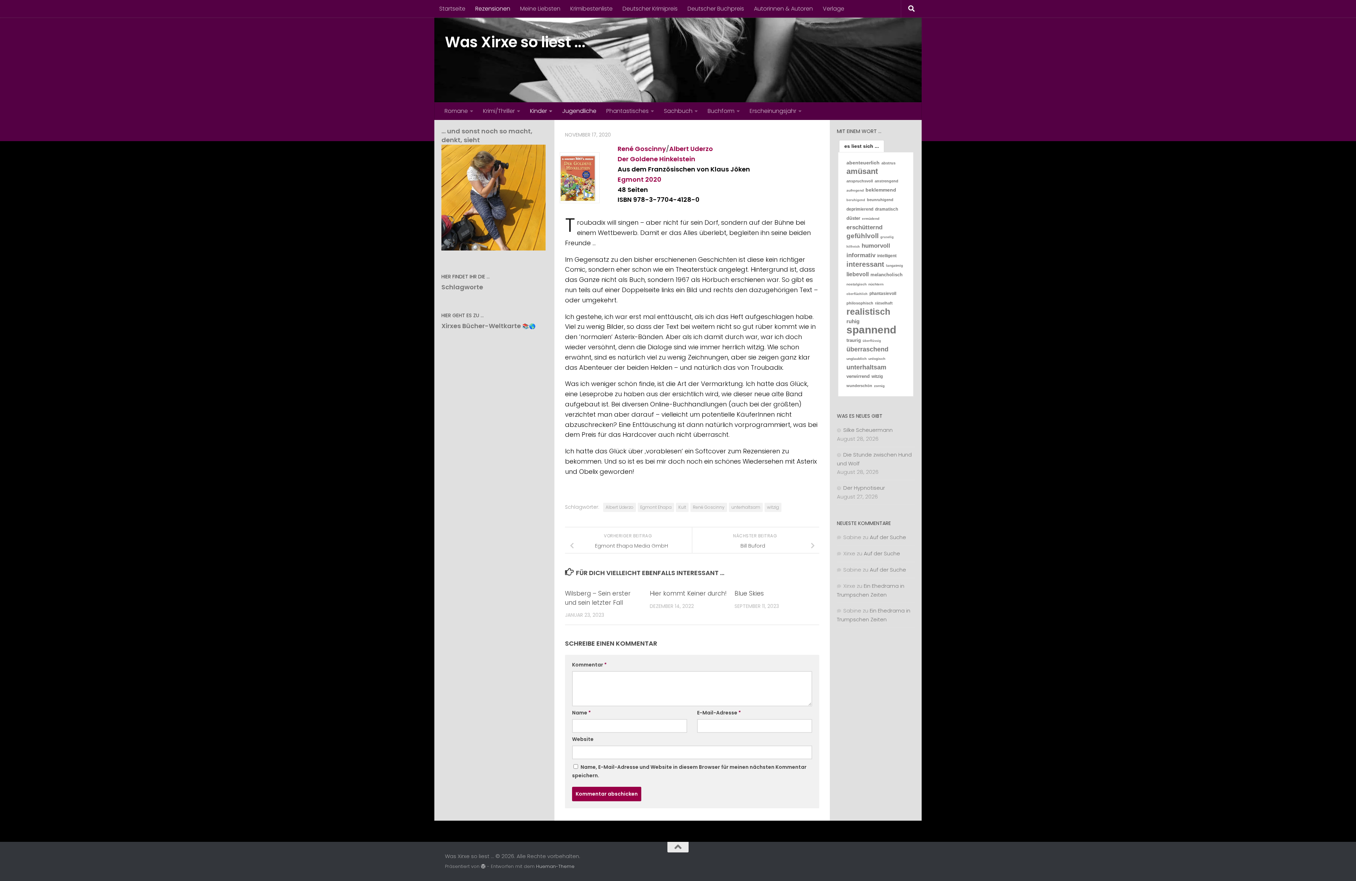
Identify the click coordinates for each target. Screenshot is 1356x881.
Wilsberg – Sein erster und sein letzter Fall (598, 598)
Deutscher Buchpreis (716, 9)
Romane (456, 111)
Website (583, 739)
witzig (773, 507)
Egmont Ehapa (656, 507)
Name (581, 712)
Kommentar (589, 664)
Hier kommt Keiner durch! (688, 593)
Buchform (721, 111)
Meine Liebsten (540, 9)
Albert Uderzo (691, 148)
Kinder (538, 111)
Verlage (833, 9)
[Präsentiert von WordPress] (483, 866)
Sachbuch (678, 111)
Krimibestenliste (591, 9)
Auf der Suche (888, 537)
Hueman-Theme (555, 866)
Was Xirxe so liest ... (515, 42)
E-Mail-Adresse (719, 712)
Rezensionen (492, 9)
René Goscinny (642, 148)
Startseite (452, 9)
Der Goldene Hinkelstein (656, 159)
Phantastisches (627, 111)
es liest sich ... (861, 146)
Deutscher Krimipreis (650, 9)
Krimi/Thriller (499, 111)
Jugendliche (579, 111)
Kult (682, 507)
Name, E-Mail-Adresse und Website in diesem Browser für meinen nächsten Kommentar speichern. (689, 771)
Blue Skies (749, 593)
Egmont (631, 179)
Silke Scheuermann (868, 430)
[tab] (861, 146)
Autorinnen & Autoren (783, 9)
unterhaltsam (745, 507)
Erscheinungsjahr (773, 111)
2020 (653, 179)
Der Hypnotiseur (864, 487)
